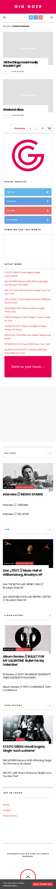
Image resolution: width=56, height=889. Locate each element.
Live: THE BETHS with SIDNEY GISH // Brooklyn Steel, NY (23, 585)
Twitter (11, 192)
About (6, 804)
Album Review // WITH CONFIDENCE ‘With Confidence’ (27, 688)
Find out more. (10, 885)
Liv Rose (20, 739)
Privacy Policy (10, 815)
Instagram (12, 220)
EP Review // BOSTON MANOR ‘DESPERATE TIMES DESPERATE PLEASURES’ (27, 676)
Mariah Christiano (24, 487)
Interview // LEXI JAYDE (16, 514)
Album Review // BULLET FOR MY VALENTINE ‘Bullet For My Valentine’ (23, 660)
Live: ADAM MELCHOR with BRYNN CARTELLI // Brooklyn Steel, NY (27, 598)
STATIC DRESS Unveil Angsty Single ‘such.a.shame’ (24, 748)
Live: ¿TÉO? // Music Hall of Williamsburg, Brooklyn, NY (23, 572)
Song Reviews (18, 71)
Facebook (11, 201)
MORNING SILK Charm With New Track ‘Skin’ (27, 344)
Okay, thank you (42, 884)
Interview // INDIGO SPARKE (23, 494)
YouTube (11, 210)
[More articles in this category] (50, 453)
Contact (7, 810)
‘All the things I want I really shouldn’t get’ (20, 64)
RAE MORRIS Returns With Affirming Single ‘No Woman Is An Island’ (27, 762)
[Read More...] (5, 71)
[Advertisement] (28, 414)
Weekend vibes (13, 109)
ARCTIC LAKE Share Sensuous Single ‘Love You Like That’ (27, 774)
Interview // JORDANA (15, 505)
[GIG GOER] (28, 6)
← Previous (18, 128)
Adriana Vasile (23, 649)
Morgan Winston (24, 563)
